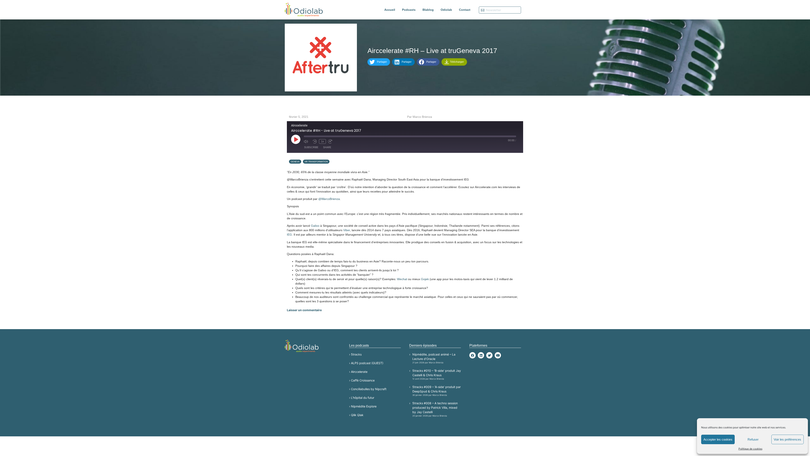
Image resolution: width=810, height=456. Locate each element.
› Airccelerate (358, 371)
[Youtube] (498, 355)
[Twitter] (489, 355)
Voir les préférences (787, 439)
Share (327, 147)
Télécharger (456, 61)
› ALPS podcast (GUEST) (366, 363)
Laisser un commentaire (304, 310)
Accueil (389, 9)
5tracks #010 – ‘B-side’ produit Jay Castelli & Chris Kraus (436, 374)
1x (322, 141)
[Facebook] (472, 355)
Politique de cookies (750, 448)
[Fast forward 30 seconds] (331, 141)
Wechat (402, 279)
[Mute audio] (307, 141)
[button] (378, 62)
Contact (464, 9)
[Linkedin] (481, 355)
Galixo (315, 225)
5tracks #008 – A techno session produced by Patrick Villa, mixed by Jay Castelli (435, 409)
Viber (346, 230)
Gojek (425, 279)
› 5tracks (355, 354)
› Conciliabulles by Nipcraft (367, 389)
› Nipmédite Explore (363, 406)
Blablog (428, 9)
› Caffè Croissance (362, 380)
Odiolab (446, 9)
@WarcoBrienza (329, 199)
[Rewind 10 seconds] (315, 141)
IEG (289, 234)
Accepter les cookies (717, 439)
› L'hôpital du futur (361, 397)
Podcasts (409, 9)
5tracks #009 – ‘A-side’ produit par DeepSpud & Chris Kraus (436, 390)
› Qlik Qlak (356, 415)
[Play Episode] (295, 139)
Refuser (753, 439)
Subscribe (311, 147)
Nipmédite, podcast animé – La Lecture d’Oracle (433, 358)
